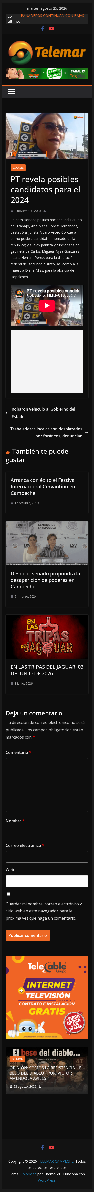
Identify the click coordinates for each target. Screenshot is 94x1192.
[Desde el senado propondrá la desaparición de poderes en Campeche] (47, 525)
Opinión (17, 1059)
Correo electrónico (25, 845)
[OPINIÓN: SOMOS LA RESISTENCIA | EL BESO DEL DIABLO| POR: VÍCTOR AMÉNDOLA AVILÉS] (47, 1050)
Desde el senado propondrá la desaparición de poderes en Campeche (45, 580)
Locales (18, 167)
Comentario (18, 752)
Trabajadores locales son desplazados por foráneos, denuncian (46, 432)
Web (10, 869)
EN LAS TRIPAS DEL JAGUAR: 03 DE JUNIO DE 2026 (47, 670)
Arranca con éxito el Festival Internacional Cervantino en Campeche (43, 486)
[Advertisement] (47, 361)
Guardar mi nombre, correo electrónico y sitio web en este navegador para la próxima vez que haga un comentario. (44, 911)
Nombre (15, 821)
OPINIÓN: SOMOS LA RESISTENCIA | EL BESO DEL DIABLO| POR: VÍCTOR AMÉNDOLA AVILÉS (47, 1073)
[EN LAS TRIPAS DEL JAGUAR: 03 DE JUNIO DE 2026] (47, 618)
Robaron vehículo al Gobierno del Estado (43, 412)
